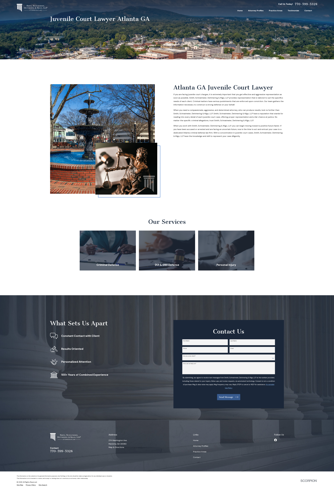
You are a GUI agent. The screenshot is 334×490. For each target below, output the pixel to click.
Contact (196, 457)
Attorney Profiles (200, 446)
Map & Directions (116, 447)
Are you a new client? (189, 356)
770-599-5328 (306, 4)
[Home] (32, 8)
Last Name (233, 341)
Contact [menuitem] (308, 10)
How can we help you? (189, 363)
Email (232, 348)
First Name (186, 341)
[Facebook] (275, 440)
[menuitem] (20, 485)
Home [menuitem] (240, 10)
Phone (185, 348)
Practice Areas (199, 451)
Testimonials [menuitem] (293, 10)
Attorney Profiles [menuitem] (256, 10)
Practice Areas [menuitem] (275, 10)
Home (195, 440)
